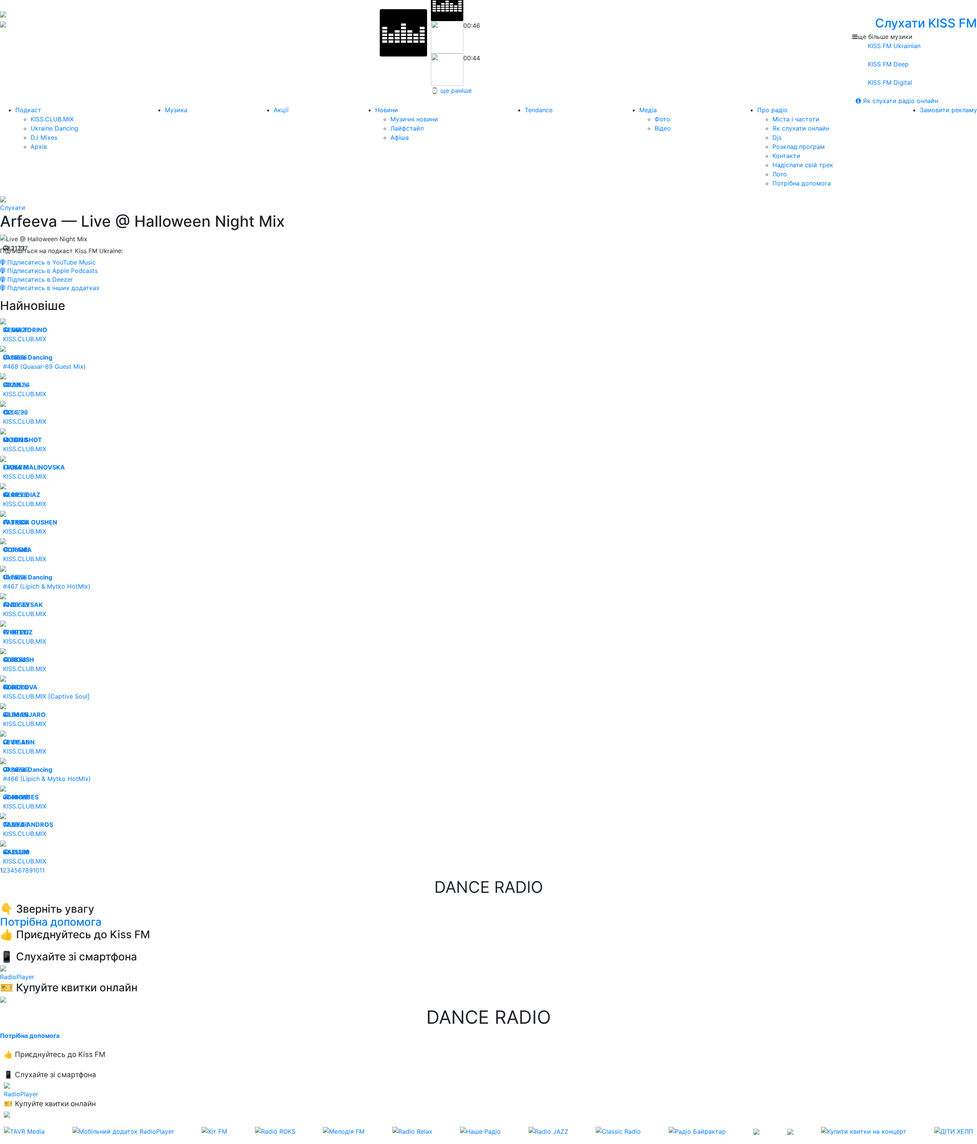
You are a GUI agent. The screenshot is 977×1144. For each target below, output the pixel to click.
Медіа (648, 110)
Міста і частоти (795, 119)
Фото (662, 119)
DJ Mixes (44, 137)
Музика (176, 110)
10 (36, 870)
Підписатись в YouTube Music (50, 262)
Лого (779, 174)
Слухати (12, 207)
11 (42, 870)
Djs (777, 137)
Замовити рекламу (948, 110)
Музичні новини (414, 119)
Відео (663, 128)
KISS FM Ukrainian (893, 46)
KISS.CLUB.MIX (52, 119)
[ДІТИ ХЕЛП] (953, 1131)
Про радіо (772, 110)
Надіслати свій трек (802, 165)
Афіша (399, 137)
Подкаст (28, 110)
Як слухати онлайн (800, 128)
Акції (281, 110)
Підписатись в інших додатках (52, 288)
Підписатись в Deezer (39, 279)
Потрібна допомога (801, 183)
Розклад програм (798, 146)
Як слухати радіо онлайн (899, 101)
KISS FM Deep (887, 64)
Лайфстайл (407, 128)
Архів (39, 146)
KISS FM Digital (889, 82)
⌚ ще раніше (451, 90)
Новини (386, 110)
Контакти (786, 156)
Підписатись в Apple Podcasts (51, 270)
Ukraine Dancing (54, 128)
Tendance (539, 110)
